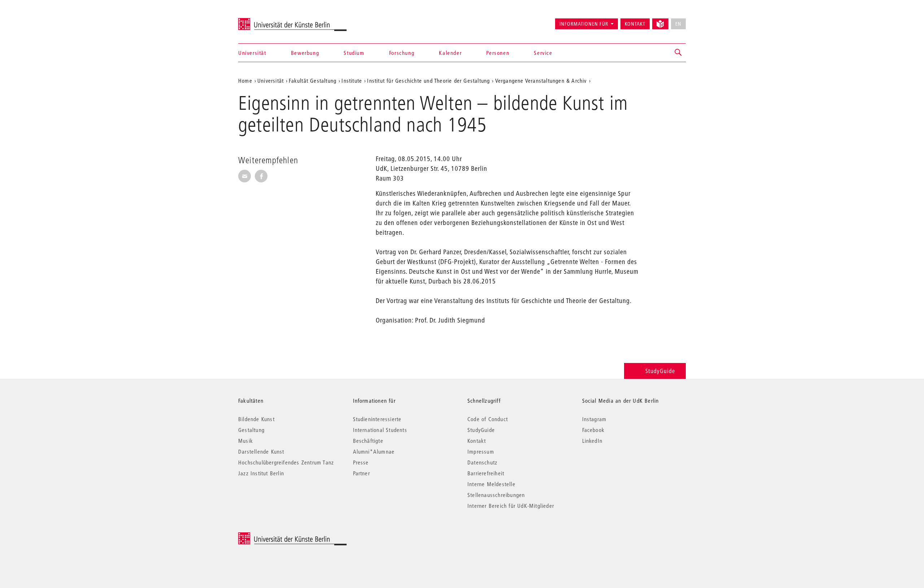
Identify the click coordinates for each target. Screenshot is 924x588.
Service (543, 52)
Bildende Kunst (256, 419)
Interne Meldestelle (491, 484)
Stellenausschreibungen (496, 494)
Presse (361, 462)
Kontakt (635, 24)
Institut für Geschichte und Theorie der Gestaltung (428, 80)
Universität (252, 52)
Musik (245, 440)
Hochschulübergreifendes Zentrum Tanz (286, 462)
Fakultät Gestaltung (312, 80)
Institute (351, 80)
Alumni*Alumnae (374, 451)
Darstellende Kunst (261, 451)
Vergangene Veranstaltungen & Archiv (541, 80)
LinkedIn (592, 440)
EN (678, 24)
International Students (380, 429)
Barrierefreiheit (485, 473)
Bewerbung (305, 52)
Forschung (401, 52)
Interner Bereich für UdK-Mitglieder (510, 505)
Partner (361, 473)
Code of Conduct (487, 419)
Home (245, 80)
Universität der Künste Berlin (266, 20)
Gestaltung (251, 429)
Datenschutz (482, 462)
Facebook (593, 429)
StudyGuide (660, 371)
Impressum (480, 451)
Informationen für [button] (583, 24)
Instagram (594, 419)
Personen (497, 52)
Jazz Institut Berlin (261, 473)
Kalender (450, 52)
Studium (354, 52)
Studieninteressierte (377, 419)
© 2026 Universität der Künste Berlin (276, 536)
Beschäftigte (368, 440)
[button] (678, 53)
